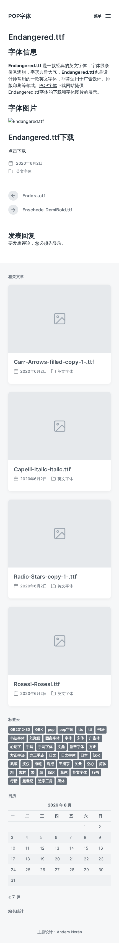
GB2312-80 (20, 729)
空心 (90, 763)
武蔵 (13, 763)
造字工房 (45, 781)
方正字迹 (17, 755)
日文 (52, 755)
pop (51, 729)
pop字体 (66, 729)
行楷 (13, 781)
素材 (22, 772)
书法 (101, 729)
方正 (92, 746)
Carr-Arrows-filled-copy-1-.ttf (54, 362)
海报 (50, 763)
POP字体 (19, 16)
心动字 (15, 746)
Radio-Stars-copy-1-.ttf (45, 576)
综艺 (51, 772)
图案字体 (52, 738)
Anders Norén (69, 931)
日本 (84, 755)
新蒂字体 (77, 746)
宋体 (80, 738)
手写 (29, 746)
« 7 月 (14, 897)
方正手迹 (37, 755)
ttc (80, 729)
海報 (38, 763)
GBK (39, 729)
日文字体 (68, 755)
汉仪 (26, 763)
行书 (95, 772)
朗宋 (96, 755)
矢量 (78, 763)
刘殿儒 (35, 738)
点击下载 (17, 151)
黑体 (61, 781)
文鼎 (61, 746)
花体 (64, 772)
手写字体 (45, 746)
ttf (90, 729)
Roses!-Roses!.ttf (37, 684)
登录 (57, 243)
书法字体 (17, 738)
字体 (68, 738)
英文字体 (24, 171)
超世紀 (27, 781)
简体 (102, 763)
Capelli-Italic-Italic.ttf (42, 469)
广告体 (94, 738)
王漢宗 (64, 763)
